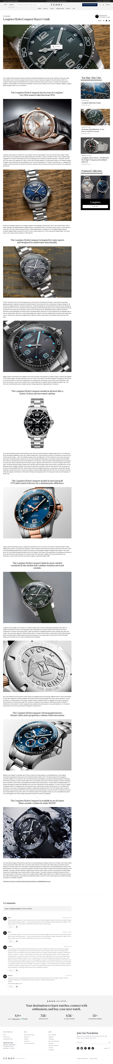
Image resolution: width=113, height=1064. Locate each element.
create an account (15, 908)
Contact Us (6, 1037)
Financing (51, 1039)
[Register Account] (100, 5)
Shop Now (95, 206)
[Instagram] (85, 1048)
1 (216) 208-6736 (7, 1039)
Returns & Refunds (54, 1041)
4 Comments (6, 16)
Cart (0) (108, 4)
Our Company (52, 1034)
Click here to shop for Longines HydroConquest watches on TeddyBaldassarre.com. (27, 881)
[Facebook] (81, 1048)
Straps (26, 1039)
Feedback (51, 1049)
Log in (6, 908)
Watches (26, 1037)
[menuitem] (39, 8)
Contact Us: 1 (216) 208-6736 (103, 1)
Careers (51, 1047)
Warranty (51, 1043)
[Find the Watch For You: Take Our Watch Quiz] (56, 1)
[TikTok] (93, 1048)
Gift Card (26, 1041)
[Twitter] (89, 1048)
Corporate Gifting (29, 1043)
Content (11, 4)
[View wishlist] (103, 5)
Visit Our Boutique (29, 1034)
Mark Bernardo (103, 15)
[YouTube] (78, 1048)
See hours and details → (10, 1044)
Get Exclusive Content (89, 4)
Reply (10, 926)
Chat (4, 1034)
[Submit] (109, 1042)
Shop (5, 4)
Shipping (51, 1037)
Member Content (53, 1045)
